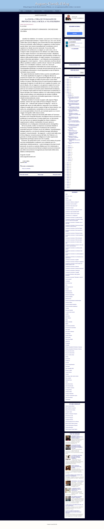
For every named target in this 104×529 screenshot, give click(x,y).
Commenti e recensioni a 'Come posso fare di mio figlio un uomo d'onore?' (74, 226)
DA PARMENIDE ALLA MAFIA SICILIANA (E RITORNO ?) (73, 125)
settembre (70, 147)
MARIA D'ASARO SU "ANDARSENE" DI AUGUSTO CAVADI (74, 140)
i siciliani (67, 308)
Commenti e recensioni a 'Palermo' (72, 266)
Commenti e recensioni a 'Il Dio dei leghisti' (74, 238)
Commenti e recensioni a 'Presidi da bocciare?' (75, 268)
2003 (68, 185)
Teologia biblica (69, 389)
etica (66, 285)
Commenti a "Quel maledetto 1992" (72, 211)
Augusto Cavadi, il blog (52, 4)
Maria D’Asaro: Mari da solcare (71, 423)
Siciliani (67, 374)
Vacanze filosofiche (69, 427)
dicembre (70, 94)
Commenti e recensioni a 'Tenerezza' (73, 270)
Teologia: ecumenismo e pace (71, 395)
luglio (69, 150)
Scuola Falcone (69, 372)
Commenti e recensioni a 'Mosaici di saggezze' (75, 261)
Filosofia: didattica (69, 296)
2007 (68, 179)
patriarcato (68, 341)
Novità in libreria (69, 335)
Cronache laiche (69, 411)
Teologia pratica (69, 391)
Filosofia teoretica (69, 292)
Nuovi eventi (68, 337)
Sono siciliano (68, 378)
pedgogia (67, 345)
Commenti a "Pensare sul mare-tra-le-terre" (74, 209)
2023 (68, 84)
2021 (68, 87)
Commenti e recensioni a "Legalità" (72, 272)
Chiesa (67, 198)
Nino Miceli (68, 329)
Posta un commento (26, 168)
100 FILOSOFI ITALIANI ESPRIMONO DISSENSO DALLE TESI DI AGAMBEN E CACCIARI (76, 447)
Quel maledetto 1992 (70, 368)
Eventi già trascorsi (69, 286)
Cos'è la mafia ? (69, 279)
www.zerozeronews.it (26, 24)
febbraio (69, 159)
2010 (68, 174)
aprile (69, 155)
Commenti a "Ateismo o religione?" (72, 202)
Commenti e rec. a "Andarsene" (72, 215)
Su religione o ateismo (70, 387)
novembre (70, 95)
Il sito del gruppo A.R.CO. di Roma (72, 421)
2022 (68, 85)
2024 (68, 82)
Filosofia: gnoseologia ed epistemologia (73, 300)
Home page (40, 174)
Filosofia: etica (68, 298)
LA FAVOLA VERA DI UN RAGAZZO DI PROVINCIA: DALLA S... (73, 110)
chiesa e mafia (68, 200)
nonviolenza (68, 333)
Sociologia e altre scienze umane (72, 376)
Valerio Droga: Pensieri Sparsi (71, 429)
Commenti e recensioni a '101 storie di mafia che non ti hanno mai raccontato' (74, 220)
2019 (68, 90)
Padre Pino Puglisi (69, 339)
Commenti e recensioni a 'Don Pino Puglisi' (74, 228)
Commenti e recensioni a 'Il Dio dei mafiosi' (74, 240)
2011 (68, 172)
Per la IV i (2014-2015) (70, 352)
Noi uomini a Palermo (70, 331)
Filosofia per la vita (69, 415)
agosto (69, 149)
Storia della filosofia (69, 385)
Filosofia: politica (69, 302)
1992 (67, 194)
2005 (68, 182)
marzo (69, 157)
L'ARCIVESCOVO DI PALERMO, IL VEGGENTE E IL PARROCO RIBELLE (77, 437)
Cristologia (68, 281)
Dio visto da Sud (69, 283)
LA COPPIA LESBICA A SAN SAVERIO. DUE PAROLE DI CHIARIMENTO (74, 475)
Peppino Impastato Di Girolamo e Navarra (74, 349)
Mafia (26, 162)
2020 (68, 89)
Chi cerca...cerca (69, 196)
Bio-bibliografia (29, 10)
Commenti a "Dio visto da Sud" (71, 205)
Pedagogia (68, 343)
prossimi (67, 362)
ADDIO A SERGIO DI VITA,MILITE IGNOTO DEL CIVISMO (76, 466)
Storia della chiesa (69, 383)
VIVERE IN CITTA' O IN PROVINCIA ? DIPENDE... (73, 137)
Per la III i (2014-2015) (70, 350)
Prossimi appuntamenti (70, 364)
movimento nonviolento (70, 325)
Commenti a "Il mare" (70, 207)
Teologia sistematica (69, 393)
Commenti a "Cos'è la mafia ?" (71, 203)
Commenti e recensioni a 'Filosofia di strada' (74, 233)
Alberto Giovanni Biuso (70, 406)
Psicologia (68, 366)
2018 (68, 92)
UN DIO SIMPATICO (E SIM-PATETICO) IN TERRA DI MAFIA (73, 118)
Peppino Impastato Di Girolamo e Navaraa (74, 347)
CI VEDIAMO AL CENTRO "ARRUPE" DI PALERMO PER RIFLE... (74, 114)
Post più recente (24, 174)
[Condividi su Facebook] (27, 161)
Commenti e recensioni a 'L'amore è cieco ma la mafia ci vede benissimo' (74, 245)
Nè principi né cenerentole (71, 327)
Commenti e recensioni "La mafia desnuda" (74, 217)
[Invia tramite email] (23, 161)
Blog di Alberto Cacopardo (71, 408)
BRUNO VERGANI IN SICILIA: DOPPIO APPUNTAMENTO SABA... (73, 104)
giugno (69, 152)
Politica (67, 356)
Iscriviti (75, 33)
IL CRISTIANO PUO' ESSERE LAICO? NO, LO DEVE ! (73, 101)
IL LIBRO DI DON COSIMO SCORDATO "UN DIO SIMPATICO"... (73, 133)
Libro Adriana (68, 317)
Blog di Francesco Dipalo (70, 409)
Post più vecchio (57, 174)
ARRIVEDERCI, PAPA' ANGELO (77, 481)
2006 (68, 181)
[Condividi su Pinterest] (28, 161)
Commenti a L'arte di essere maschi (72, 213)
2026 (68, 79)
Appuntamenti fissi (38, 10)
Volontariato (68, 399)
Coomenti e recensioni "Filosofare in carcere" (74, 277)
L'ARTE (67, 314)
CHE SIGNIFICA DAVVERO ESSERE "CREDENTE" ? (76, 497)
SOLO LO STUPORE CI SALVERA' (72, 128)
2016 (68, 164)
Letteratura (68, 316)
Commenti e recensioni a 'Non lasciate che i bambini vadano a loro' (74, 264)
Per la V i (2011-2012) (70, 354)
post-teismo (68, 358)
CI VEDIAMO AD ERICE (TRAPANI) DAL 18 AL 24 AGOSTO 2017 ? (76, 489)
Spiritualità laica (69, 380)
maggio (69, 154)
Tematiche (57, 10)
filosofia (67, 288)
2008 (68, 177)
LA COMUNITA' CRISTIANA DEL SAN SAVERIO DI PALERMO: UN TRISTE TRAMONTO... (76, 457)
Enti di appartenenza (48, 10)
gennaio (69, 160)
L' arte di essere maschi (70, 312)
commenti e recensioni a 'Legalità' (72, 259)
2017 (68, 162)
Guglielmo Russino (69, 419)
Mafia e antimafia (69, 321)
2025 (68, 80)
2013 (68, 169)
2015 (68, 166)
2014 (68, 167)
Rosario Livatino (69, 370)
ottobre (69, 145)
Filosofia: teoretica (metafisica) (71, 306)
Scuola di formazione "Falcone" (72, 425)
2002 (68, 187)
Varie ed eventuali (69, 397)
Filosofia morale (69, 290)
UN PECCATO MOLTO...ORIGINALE (72, 130)
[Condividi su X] (26, 161)
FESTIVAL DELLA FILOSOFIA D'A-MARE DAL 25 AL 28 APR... (73, 98)
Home (22, 10)
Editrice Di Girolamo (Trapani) (71, 413)
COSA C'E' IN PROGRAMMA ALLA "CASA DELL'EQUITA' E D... (74, 121)
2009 (68, 176)
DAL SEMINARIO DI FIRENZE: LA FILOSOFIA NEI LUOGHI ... (74, 108)
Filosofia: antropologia (70, 294)
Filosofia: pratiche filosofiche (71, 304)
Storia (67, 381)
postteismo (68, 360)
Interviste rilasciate (69, 310)
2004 (68, 184)
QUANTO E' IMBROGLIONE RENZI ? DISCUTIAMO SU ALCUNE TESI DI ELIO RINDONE (73, 511)
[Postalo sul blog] (24, 161)
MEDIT (67, 323)
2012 (68, 171)
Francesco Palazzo (69, 417)
